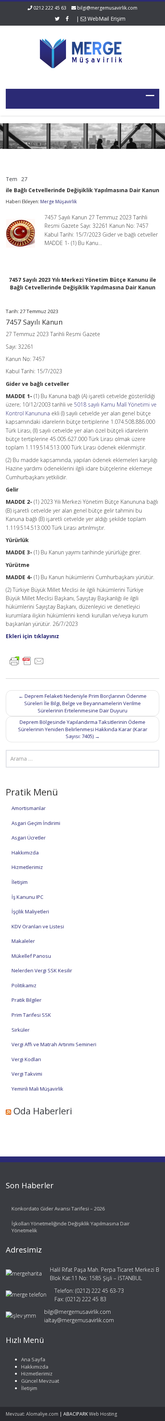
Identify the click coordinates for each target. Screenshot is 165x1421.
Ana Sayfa (33, 1359)
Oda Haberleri (42, 1110)
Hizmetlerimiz (27, 867)
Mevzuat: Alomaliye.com (32, 1414)
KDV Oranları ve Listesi (38, 926)
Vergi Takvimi (27, 1073)
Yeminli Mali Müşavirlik (37, 1088)
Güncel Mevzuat (40, 1380)
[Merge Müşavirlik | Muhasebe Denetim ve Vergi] (82, 52)
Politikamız (24, 985)
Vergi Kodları (26, 1059)
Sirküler (21, 1029)
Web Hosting (103, 1414)
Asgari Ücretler (29, 837)
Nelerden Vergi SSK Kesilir (42, 970)
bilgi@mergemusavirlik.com (107, 8)
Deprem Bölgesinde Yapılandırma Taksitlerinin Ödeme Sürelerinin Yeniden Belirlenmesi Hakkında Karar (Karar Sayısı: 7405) (82, 729)
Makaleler (23, 941)
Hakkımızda (25, 852)
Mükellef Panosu (31, 955)
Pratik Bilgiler (26, 999)
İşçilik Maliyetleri (30, 911)
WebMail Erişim (105, 18)
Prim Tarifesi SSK (31, 1014)
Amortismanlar (29, 808)
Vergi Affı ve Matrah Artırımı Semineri (54, 1044)
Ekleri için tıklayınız (32, 636)
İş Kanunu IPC (27, 896)
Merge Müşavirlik (58, 201)
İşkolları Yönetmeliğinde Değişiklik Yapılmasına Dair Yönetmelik (71, 1227)
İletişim (20, 882)
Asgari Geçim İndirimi (36, 823)
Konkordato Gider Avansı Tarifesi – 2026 (58, 1208)
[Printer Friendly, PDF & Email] (27, 660)
